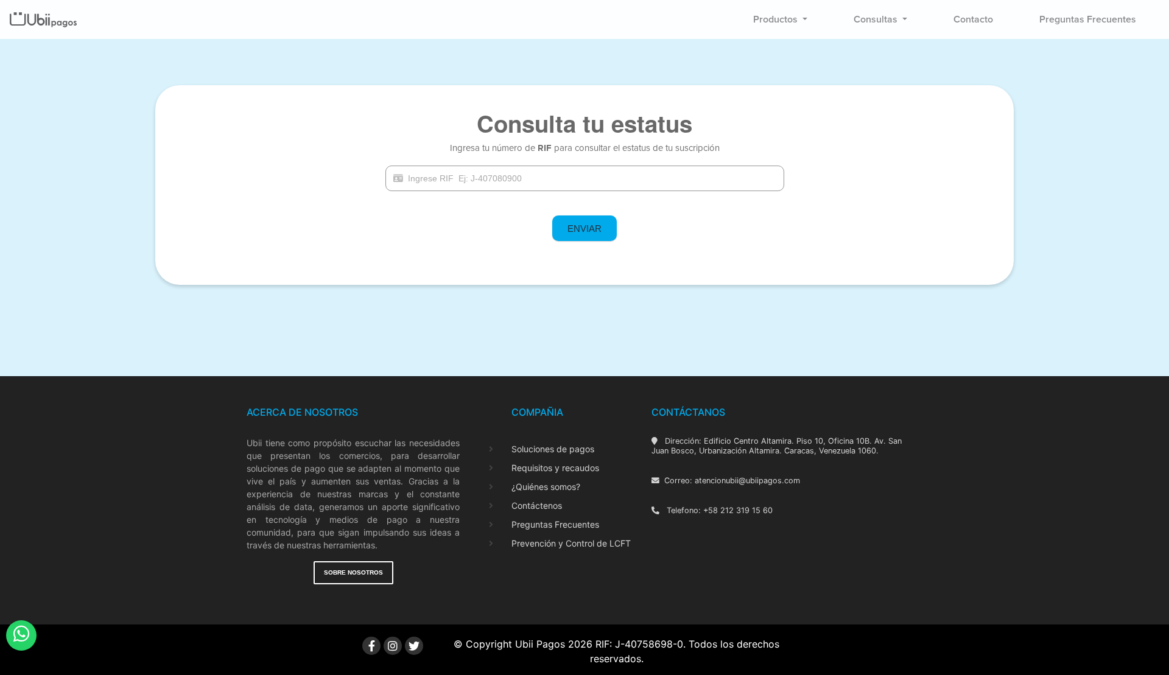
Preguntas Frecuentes (555, 524)
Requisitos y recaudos (555, 468)
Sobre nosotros (353, 572)
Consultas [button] (877, 19)
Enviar (584, 228)
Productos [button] (776, 19)
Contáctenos (536, 505)
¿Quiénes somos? (545, 486)
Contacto (973, 19)
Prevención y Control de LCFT (571, 543)
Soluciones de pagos (552, 449)
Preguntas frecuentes (1087, 19)
